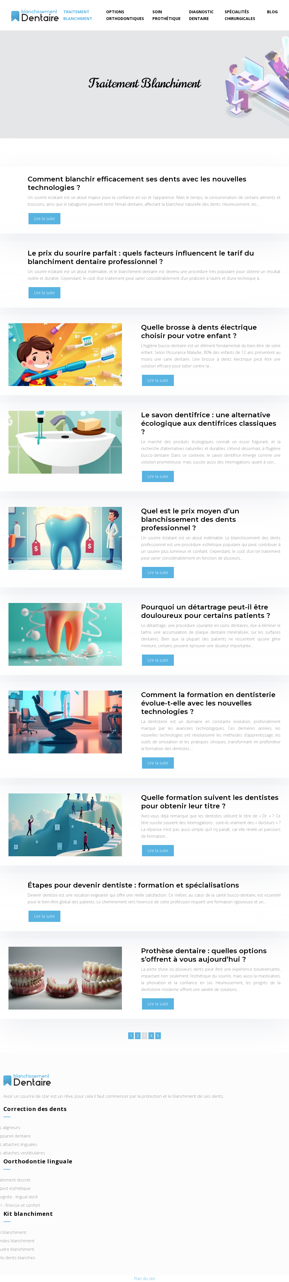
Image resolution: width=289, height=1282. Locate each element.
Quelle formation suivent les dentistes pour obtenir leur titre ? (210, 801)
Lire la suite (44, 218)
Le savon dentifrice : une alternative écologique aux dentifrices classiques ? (208, 423)
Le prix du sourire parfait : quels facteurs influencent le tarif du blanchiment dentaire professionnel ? (141, 257)
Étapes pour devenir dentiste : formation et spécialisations (133, 885)
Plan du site (144, 1278)
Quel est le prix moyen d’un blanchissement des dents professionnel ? (190, 519)
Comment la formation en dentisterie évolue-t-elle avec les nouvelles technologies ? (208, 703)
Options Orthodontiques (125, 15)
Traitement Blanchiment (77, 15)
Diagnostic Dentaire (201, 15)
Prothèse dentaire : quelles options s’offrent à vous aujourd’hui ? (204, 955)
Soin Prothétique (166, 15)
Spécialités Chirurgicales (240, 15)
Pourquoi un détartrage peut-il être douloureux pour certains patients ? (205, 611)
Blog (272, 11)
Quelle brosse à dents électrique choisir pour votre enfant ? (199, 331)
